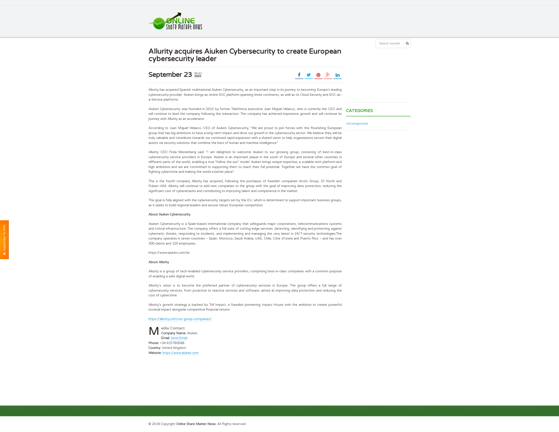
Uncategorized (357, 123)
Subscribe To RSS (4, 238)
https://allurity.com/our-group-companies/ (180, 319)
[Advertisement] (331, 21)
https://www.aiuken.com (180, 353)
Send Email (179, 338)
